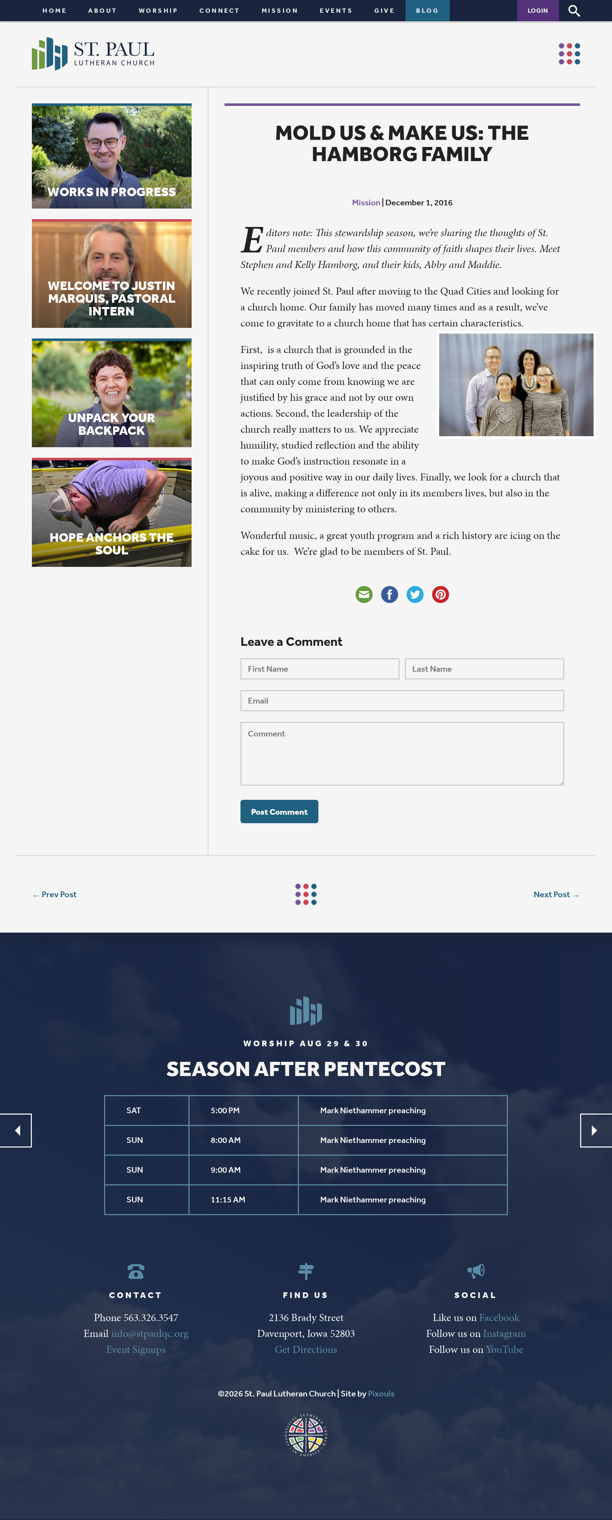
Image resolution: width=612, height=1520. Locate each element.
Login (538, 10)
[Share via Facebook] (389, 594)
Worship (158, 10)
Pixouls (381, 1393)
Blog (427, 10)
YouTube (504, 1349)
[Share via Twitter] (415, 594)
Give (384, 10)
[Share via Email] (364, 594)
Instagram (504, 1333)
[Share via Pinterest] (440, 594)
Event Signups (136, 1349)
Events (336, 10)
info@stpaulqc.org (149, 1333)
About (103, 10)
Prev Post (59, 894)
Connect (219, 10)
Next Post (552, 894)
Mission (280, 10)
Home (54, 10)
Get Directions (306, 1349)
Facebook (499, 1317)
